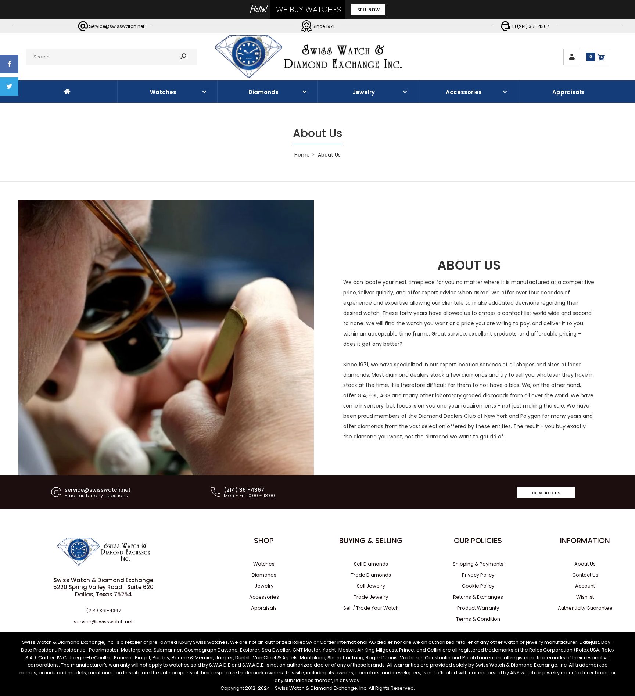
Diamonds (264, 574)
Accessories (264, 596)
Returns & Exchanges (478, 596)
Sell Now (368, 10)
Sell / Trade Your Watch (371, 607)
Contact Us (546, 493)
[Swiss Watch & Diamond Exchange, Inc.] (308, 76)
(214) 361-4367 (103, 610)
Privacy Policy (478, 574)
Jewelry (264, 585)
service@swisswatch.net (103, 621)
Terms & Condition (478, 619)
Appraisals (264, 607)
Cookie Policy (478, 585)
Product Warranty (478, 607)
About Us (585, 563)
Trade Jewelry (371, 596)
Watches (264, 563)
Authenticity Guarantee (585, 607)
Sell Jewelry (371, 585)
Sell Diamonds (371, 563)
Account (585, 585)
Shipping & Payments (478, 563)
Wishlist (585, 596)
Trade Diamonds (371, 574)
